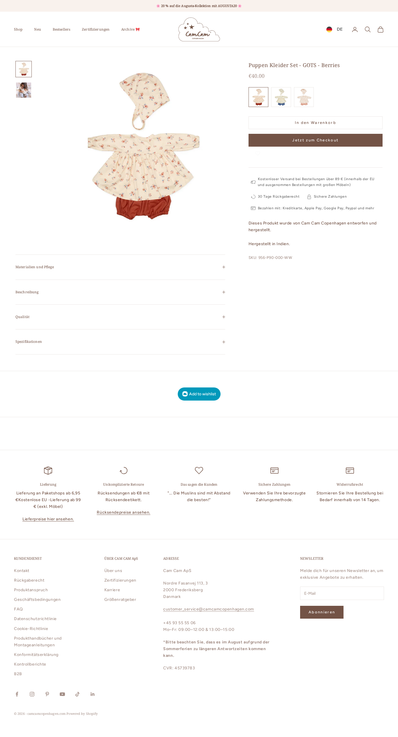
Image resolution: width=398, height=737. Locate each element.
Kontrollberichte (30, 664)
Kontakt (21, 570)
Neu (37, 29)
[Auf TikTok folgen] (77, 694)
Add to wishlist (202, 394)
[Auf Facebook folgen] (17, 694)
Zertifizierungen (96, 29)
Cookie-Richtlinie (31, 628)
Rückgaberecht (29, 580)
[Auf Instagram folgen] (32, 694)
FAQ (18, 609)
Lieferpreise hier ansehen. (48, 519)
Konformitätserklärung (36, 654)
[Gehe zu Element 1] (23, 69)
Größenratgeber (120, 599)
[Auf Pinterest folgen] (47, 694)
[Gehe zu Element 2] (23, 90)
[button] (258, 152)
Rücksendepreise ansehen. (123, 512)
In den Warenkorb (315, 122)
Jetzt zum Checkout (315, 140)
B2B (18, 673)
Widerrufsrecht (350, 484)
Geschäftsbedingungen (37, 599)
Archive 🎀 (130, 29)
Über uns (113, 570)
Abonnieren (322, 612)
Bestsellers (61, 29)
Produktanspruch (31, 589)
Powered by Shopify (82, 713)
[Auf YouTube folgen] (62, 694)
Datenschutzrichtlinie (35, 618)
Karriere (112, 589)
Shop (18, 29)
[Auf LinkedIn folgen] (93, 694)
